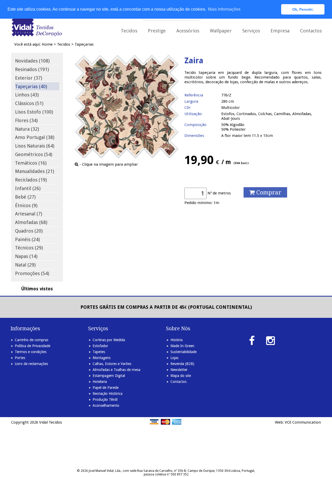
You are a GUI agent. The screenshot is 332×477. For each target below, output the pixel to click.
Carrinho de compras (31, 340)
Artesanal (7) (28, 213)
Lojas (174, 358)
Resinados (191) (32, 69)
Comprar (268, 192)
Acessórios (187, 30)
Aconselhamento (106, 405)
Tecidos (63, 44)
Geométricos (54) (33, 154)
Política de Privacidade (32, 346)
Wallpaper (221, 30)
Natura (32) (27, 129)
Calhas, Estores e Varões (112, 364)
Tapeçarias (84, 44)
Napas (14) (26, 256)
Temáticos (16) (30, 163)
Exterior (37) (28, 78)
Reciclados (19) (31, 180)
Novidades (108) (32, 61)
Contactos (311, 30)
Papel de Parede (106, 387)
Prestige (157, 30)
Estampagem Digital (109, 376)
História (176, 340)
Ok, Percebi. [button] (303, 9)
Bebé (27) (25, 197)
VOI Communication (303, 422)
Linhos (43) (27, 94)
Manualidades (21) (34, 171)
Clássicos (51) (29, 103)
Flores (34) (26, 120)
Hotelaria (100, 382)
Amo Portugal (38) (34, 137)
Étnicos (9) (26, 205)
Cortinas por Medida (109, 340)
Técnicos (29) (29, 247)
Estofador (100, 346)
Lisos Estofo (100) (34, 112)
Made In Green (182, 346)
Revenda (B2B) (182, 364)
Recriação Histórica (107, 393)
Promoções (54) (32, 273)
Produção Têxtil (105, 399)
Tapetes (99, 352)
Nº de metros (219, 193)
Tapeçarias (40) (31, 86)
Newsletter (179, 370)
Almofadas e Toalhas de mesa (116, 370)
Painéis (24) (27, 239)
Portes (20, 358)
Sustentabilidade (183, 352)
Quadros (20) (29, 231)
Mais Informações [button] (224, 9)
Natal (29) (25, 265)
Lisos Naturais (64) (34, 146)
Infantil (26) (27, 188)
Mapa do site (180, 376)
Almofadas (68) (31, 222)
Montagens (101, 358)
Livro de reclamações (31, 364)
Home (47, 44)
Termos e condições (30, 352)
